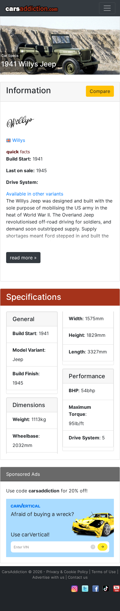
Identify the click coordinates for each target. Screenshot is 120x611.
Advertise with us (48, 577)
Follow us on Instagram (74, 588)
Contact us (78, 577)
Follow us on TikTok (106, 588)
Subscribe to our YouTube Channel (116, 588)
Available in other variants (34, 194)
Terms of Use (103, 571)
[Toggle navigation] (107, 8)
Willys (18, 140)
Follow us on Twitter (85, 588)
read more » (23, 257)
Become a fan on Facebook (95, 588)
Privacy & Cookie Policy (67, 571)
